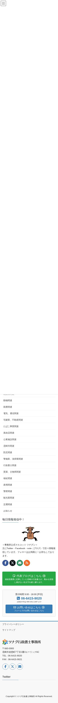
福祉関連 (7, 478)
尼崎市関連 (8, 446)
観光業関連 (8, 497)
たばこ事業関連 (11, 426)
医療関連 (7, 407)
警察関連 (7, 491)
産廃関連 (7, 485)
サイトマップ (8, 630)
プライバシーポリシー (13, 624)
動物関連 (7, 400)
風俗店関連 (8, 433)
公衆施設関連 (9, 439)
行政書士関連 (9, 465)
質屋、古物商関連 (12, 472)
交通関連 (7, 504)
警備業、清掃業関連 (13, 459)
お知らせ (7, 511)
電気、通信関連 (11, 413)
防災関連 (7, 452)
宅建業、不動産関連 (13, 420)
